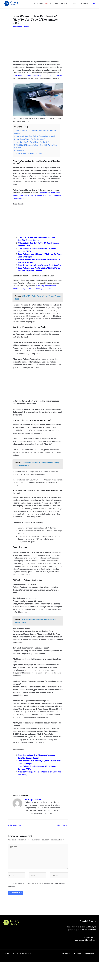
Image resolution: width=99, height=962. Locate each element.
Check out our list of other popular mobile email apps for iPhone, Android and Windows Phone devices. (37, 195)
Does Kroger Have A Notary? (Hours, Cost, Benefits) (39, 265)
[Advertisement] (38, 45)
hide (25, 127)
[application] (50, 3)
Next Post (62, 825)
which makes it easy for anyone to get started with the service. (38, 76)
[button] (94, 4)
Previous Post (14, 825)
